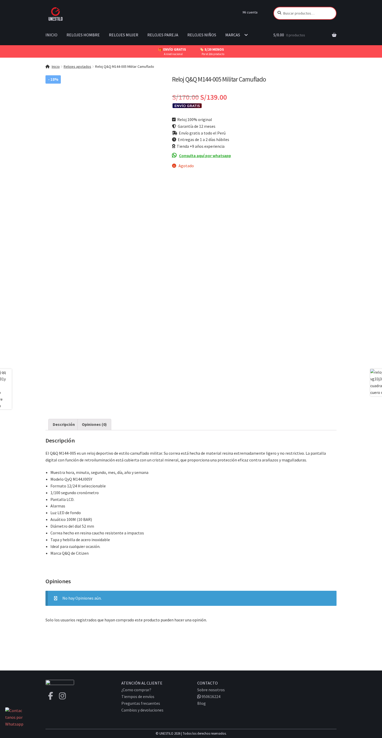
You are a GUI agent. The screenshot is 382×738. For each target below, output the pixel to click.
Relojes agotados (77, 66)
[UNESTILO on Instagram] (62, 696)
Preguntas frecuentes (140, 703)
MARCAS (232, 34)
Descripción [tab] (64, 424)
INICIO (51, 34)
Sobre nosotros (211, 689)
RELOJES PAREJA (162, 34)
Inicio (56, 66)
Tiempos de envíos (137, 696)
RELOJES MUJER (123, 34)
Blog (201, 703)
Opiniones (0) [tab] (94, 424)
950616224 (210, 696)
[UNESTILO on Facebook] (51, 696)
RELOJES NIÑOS (201, 34)
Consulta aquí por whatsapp (205, 155)
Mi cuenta (250, 12)
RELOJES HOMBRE (83, 34)
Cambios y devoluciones (142, 710)
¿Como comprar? (136, 689)
